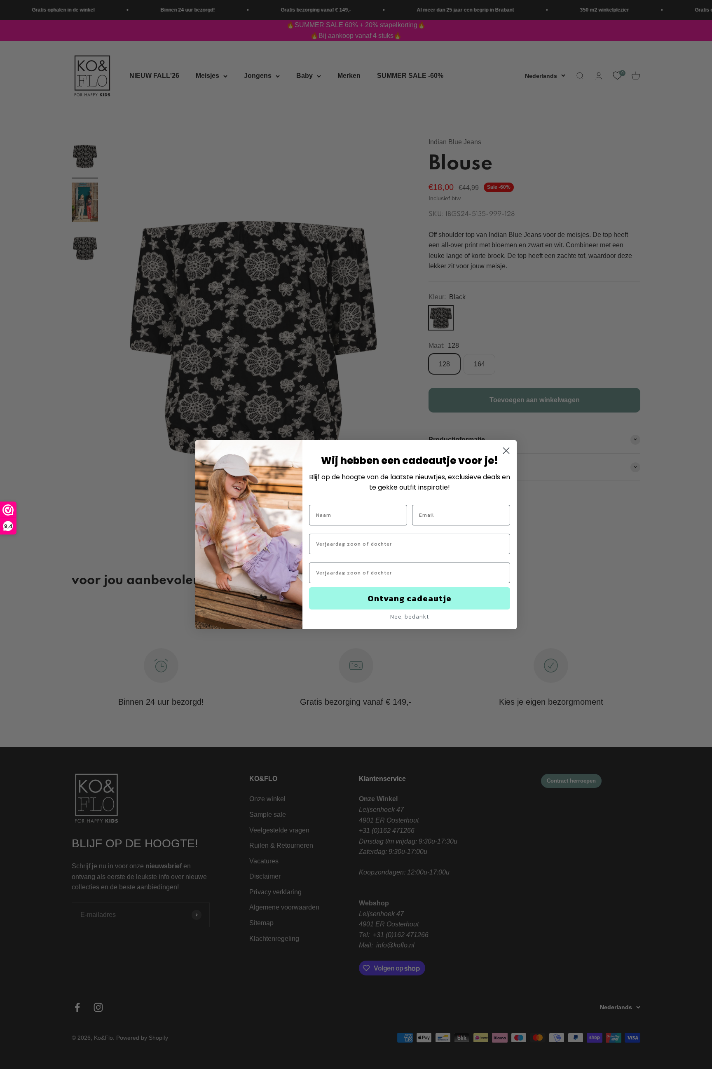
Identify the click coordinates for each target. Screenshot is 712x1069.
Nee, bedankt (409, 616)
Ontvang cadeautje (410, 598)
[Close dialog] (506, 450)
